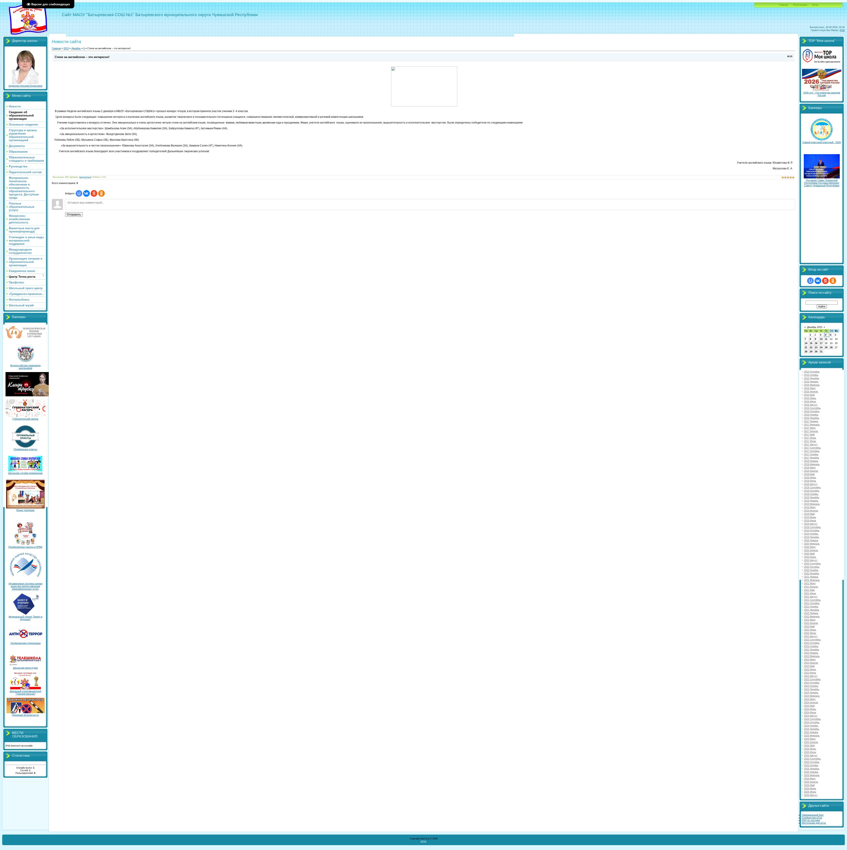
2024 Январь (811, 692)
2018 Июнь (810, 477)
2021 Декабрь (811, 609)
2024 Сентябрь (812, 719)
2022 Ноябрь (811, 646)
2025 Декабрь (811, 768)
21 (806, 347)
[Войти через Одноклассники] (101, 193)
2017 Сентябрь (812, 447)
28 (806, 351)
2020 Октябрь (811, 566)
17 (821, 343)
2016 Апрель (811, 391)
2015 (66, 48)
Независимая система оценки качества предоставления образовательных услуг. (25, 586)
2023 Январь (811, 653)
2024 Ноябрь (811, 725)
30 (816, 351)
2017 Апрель (811, 431)
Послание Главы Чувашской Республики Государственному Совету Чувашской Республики (821, 183)
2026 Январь (811, 772)
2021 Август (810, 596)
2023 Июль (810, 672)
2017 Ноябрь (811, 454)
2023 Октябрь (811, 682)
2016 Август (810, 404)
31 (821, 351)
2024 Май (809, 705)
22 (811, 347)
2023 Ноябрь (811, 686)
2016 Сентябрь (812, 408)
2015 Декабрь (811, 378)
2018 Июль (810, 480)
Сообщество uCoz (812, 817)
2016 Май (809, 394)
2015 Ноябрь (811, 375)
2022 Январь (811, 613)
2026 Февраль (812, 775)
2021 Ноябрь (811, 606)
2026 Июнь (810, 788)
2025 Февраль (812, 735)
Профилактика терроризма (25, 643)
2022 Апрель (811, 623)
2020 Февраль (812, 543)
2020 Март (810, 547)
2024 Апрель (811, 702)
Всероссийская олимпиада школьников (25, 366)
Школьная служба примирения (25, 473)
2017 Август (810, 444)
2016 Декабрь (811, 418)
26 (831, 347)
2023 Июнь (810, 669)
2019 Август (810, 523)
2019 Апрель (811, 510)
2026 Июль (810, 791)
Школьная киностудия (25, 668)
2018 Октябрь (811, 490)
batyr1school (85, 177)
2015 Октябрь (811, 371)
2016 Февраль (812, 385)
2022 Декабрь (811, 649)
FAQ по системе (811, 820)
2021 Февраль (812, 580)
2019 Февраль (812, 504)
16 (816, 343)
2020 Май (809, 553)
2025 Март (810, 739)
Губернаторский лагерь (25, 419)
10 (821, 339)
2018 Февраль (812, 464)
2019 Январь (811, 500)
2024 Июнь (810, 709)
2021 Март (810, 583)
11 (826, 339)
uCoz (423, 841)
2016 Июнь (810, 398)
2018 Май (809, 474)
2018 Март (810, 467)
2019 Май (809, 514)
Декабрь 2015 (814, 327)
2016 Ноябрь (811, 414)
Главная (783, 5)
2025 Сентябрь (812, 758)
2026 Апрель (811, 782)
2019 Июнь (810, 517)
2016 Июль (810, 401)
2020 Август (810, 560)
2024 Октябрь (811, 722)
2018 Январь (811, 461)
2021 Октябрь (811, 603)
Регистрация (800, 5)
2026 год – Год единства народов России (821, 94)
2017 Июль (810, 441)
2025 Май (809, 745)
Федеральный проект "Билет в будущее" (25, 618)
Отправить (74, 214)
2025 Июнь (810, 748)
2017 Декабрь (811, 457)
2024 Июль (810, 712)
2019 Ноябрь (811, 533)
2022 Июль (810, 633)
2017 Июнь (810, 437)
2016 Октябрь (811, 411)
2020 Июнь (810, 557)
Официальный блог (813, 815)
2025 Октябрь (811, 762)
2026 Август (810, 795)
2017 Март (810, 428)
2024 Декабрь (811, 729)
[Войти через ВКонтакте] (86, 193)
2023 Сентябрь (812, 679)
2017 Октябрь (811, 451)
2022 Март (810, 619)
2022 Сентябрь (812, 639)
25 (826, 347)
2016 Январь (811, 381)
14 (806, 343)
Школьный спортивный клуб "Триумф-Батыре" (25, 692)
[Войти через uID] (79, 193)
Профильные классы (25, 449)
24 (821, 347)
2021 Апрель (811, 586)
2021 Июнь (810, 593)
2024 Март (810, 699)
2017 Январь (811, 421)
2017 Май (809, 434)
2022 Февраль (812, 616)
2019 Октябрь (811, 530)
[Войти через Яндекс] (94, 193)
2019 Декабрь (811, 537)
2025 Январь (811, 732)
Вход (815, 5)
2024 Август (810, 715)
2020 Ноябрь (811, 570)
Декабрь (76, 48)
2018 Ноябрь (811, 494)
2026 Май (809, 785)
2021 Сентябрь (812, 600)
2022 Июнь (810, 629)
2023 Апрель (811, 662)
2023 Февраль (812, 656)
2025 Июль (810, 752)
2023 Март (810, 659)
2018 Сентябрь (812, 487)
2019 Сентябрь (812, 527)
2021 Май (809, 590)
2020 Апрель (811, 550)
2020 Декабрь (811, 573)
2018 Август (810, 484)
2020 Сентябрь (812, 563)
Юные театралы (25, 510)
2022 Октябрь (811, 643)
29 (811, 351)
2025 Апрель (811, 742)
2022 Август (810, 636)
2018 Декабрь (811, 497)
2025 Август (810, 755)
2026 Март (810, 778)
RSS (842, 30)
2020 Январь (811, 540)
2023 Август (810, 676)
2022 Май (809, 626)
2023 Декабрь (811, 689)
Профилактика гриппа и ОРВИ (25, 547)
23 (816, 347)
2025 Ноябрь (811, 765)
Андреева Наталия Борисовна (25, 85)
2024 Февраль (812, 696)
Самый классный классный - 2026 (821, 142)
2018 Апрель (811, 471)
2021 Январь (811, 576)
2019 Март (810, 507)
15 (811, 343)
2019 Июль (810, 520)
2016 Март (810, 388)
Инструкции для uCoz (814, 823)
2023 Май (809, 666)
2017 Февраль (812, 424)
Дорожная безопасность (25, 715)
